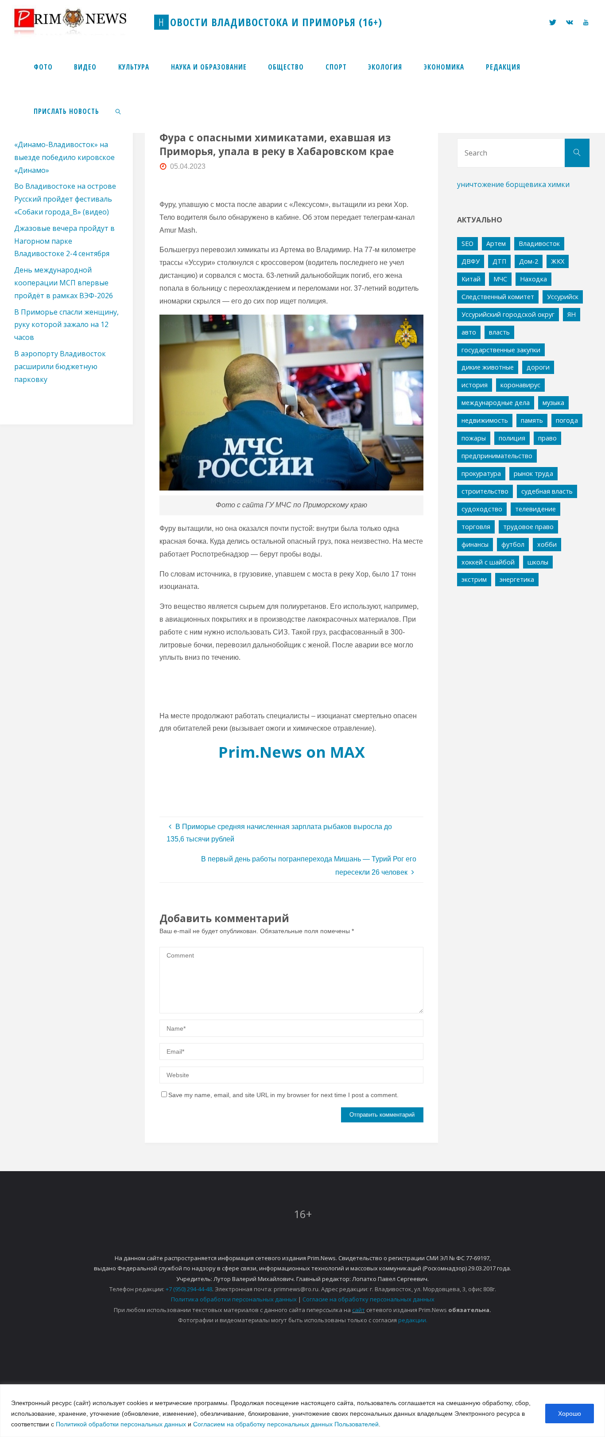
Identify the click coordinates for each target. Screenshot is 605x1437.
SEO (467, 243)
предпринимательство (497, 456)
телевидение (535, 509)
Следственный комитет (498, 296)
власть (499, 332)
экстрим (474, 579)
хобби (547, 544)
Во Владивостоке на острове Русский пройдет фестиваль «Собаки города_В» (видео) (65, 199)
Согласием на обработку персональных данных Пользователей (286, 1424)
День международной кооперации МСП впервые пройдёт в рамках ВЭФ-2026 (63, 282)
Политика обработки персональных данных (234, 1299)
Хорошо (569, 1413)
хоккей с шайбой (488, 562)
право (547, 438)
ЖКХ (557, 261)
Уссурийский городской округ (508, 314)
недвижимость (485, 420)
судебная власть (547, 491)
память (532, 420)
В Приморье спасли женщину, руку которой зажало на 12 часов (66, 325)
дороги (538, 367)
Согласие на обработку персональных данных (368, 1299)
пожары (474, 438)
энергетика (517, 579)
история (475, 385)
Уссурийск (562, 296)
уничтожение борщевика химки (513, 184)
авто (469, 332)
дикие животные (488, 367)
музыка (553, 402)
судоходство (482, 509)
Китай (471, 279)
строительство (485, 491)
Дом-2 (528, 261)
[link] (119, 111)
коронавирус (520, 385)
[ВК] (569, 22)
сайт (358, 1310)
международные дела (496, 402)
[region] (302, 1410)
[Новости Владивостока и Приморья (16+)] (79, 22)
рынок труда (533, 473)
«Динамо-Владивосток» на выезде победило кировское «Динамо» (64, 157)
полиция (512, 438)
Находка (533, 279)
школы (537, 562)
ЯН (571, 314)
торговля (476, 526)
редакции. (412, 1320)
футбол (512, 544)
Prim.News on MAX (291, 751)
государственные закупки (501, 350)
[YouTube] (585, 22)
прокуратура (481, 473)
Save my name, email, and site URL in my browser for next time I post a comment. (283, 1094)
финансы (475, 544)
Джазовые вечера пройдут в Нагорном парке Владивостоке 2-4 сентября (64, 241)
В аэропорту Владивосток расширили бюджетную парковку (60, 366)
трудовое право (528, 526)
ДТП (499, 261)
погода (567, 420)
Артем (496, 243)
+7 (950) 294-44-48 (189, 1289)
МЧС (500, 279)
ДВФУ (471, 261)
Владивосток (539, 243)
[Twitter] (552, 22)
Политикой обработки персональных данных (121, 1424)
